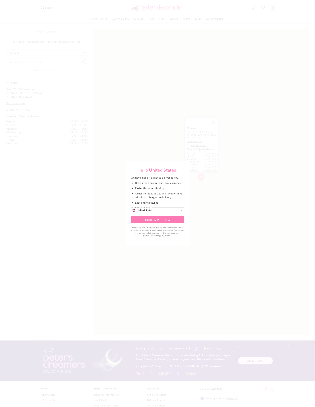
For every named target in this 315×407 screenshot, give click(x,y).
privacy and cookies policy (161, 230)
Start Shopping (157, 219)
